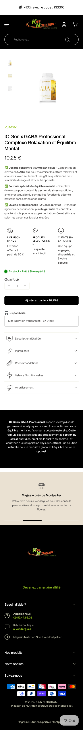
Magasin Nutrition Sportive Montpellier (41, 722)
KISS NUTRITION (46, 702)
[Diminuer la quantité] (9, 285)
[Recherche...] (67, 39)
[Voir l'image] (9, 63)
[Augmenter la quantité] (25, 285)
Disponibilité (17, 313)
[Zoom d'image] (48, 88)
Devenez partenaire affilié (41, 587)
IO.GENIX (10, 127)
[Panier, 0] (74, 24)
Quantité (11, 279)
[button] (7, 24)
